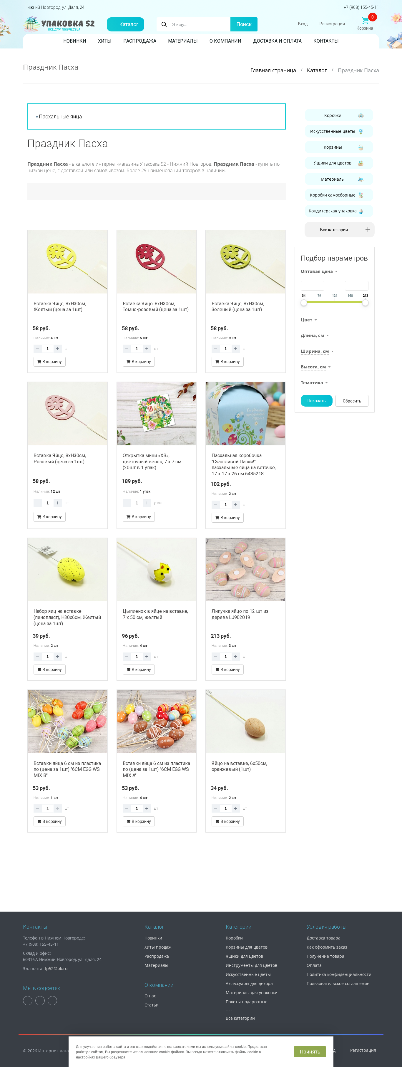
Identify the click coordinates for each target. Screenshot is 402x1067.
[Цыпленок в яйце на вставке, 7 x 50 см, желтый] (156, 569)
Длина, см (312, 335)
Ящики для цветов (332, 163)
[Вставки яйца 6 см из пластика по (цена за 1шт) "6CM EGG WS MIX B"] (67, 721)
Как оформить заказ (327, 947)
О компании (225, 41)
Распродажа (139, 41)
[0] (364, 20)
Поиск (244, 24)
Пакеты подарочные (247, 1001)
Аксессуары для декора (249, 983)
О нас (150, 996)
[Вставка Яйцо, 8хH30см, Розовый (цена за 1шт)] (67, 413)
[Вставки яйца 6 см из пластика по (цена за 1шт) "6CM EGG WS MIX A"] (156, 721)
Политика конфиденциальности (339, 974)
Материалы (183, 41)
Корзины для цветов (247, 947)
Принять (310, 1051)
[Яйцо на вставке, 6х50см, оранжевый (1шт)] (245, 721)
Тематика (312, 382)
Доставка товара (323, 938)
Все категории (240, 1018)
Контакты (326, 41)
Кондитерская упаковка (333, 211)
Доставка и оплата (277, 41)
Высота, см (313, 367)
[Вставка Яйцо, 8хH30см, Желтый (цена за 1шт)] (67, 261)
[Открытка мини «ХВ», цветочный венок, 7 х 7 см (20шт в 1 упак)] (156, 413)
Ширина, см (315, 351)
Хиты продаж (157, 947)
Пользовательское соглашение (338, 983)
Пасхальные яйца (60, 116)
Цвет (306, 320)
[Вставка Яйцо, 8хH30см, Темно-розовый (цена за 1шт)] (156, 261)
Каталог (128, 24)
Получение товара (325, 956)
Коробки (332, 115)
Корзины (333, 147)
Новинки (74, 41)
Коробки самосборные (333, 195)
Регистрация (332, 23)
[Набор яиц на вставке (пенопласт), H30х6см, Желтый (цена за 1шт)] (67, 569)
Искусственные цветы (332, 131)
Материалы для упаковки (252, 992)
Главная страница (274, 70)
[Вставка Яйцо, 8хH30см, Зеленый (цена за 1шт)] (245, 261)
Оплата (314, 965)
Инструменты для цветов (251, 965)
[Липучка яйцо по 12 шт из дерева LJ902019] (245, 569)
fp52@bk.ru (56, 968)
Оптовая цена (317, 271)
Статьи (151, 1005)
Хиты (105, 41)
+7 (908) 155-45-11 (361, 7)
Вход (303, 23)
